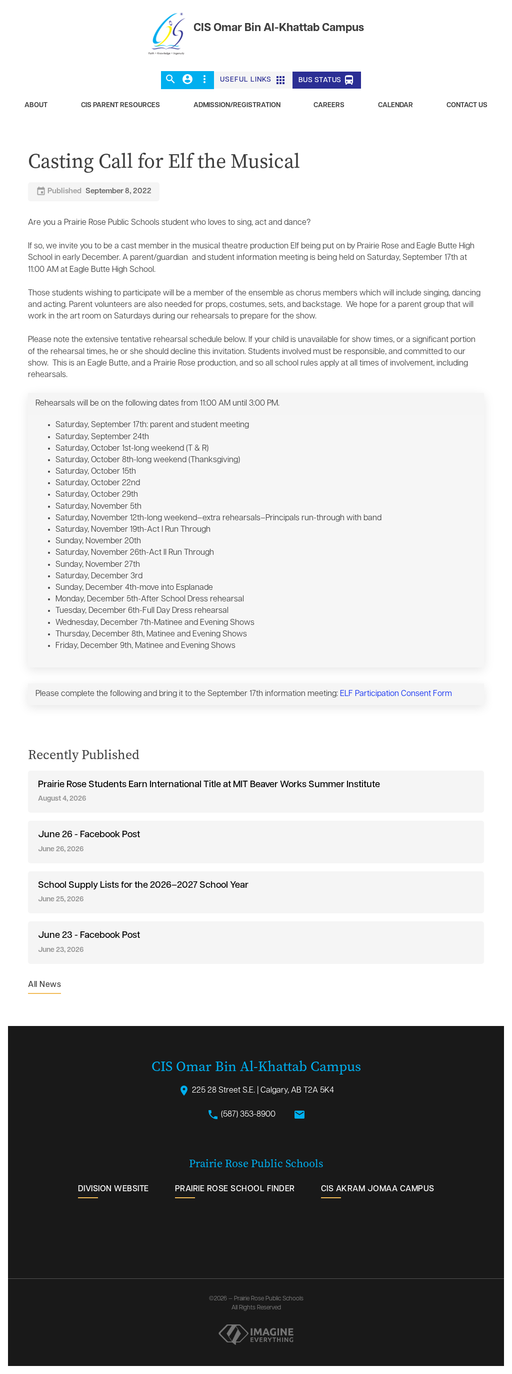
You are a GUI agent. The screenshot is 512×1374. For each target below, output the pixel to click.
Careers (329, 105)
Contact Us (467, 105)
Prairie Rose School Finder (235, 1189)
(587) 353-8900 (241, 1115)
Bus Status (327, 80)
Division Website (113, 1189)
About (36, 105)
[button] (170, 80)
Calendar (395, 105)
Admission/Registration (237, 105)
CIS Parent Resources (120, 105)
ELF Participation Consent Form (396, 694)
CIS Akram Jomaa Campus (377, 1189)
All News (44, 985)
